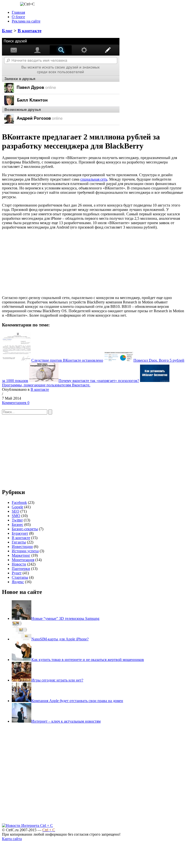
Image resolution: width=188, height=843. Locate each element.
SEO (15, 511)
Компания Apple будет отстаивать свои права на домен (77, 701)
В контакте (29, 30)
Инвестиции (22, 546)
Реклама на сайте (26, 21)
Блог (7, 30)
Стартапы (20, 577)
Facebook (19, 502)
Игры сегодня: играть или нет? (57, 680)
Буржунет (20, 533)
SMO (16, 516)
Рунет (17, 573)
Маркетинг (21, 555)
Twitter (17, 520)
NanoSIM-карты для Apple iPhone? (60, 639)
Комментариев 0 (15, 403)
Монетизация (23, 560)
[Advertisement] (38, 260)
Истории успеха (25, 551)
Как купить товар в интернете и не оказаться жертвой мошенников (87, 660)
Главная (18, 12)
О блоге (18, 17)
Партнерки (21, 568)
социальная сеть (93, 179)
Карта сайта (12, 839)
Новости (19, 564)
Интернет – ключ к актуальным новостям (66, 721)
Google (17, 507)
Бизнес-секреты (25, 529)
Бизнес (17, 524)
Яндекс (18, 582)
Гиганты (19, 542)
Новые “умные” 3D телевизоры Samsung (65, 618)
